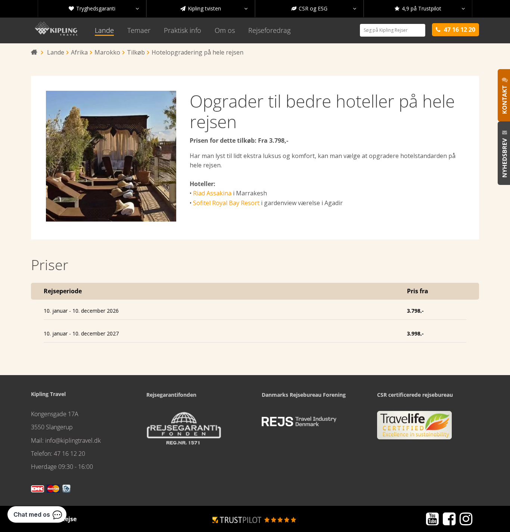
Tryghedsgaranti (104, 8)
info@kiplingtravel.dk (73, 440)
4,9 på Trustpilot (430, 8)
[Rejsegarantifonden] (183, 431)
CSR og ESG (323, 8)
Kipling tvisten (214, 8)
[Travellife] (414, 428)
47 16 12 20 (69, 453)
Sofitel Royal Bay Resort (226, 203)
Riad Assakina (212, 193)
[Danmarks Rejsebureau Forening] (299, 422)
